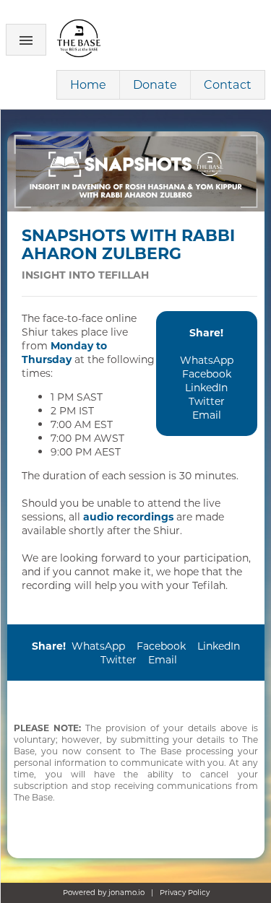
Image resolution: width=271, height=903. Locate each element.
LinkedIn (206, 387)
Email (206, 415)
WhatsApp (206, 360)
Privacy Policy (185, 892)
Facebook (206, 373)
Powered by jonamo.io (104, 892)
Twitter (207, 401)
